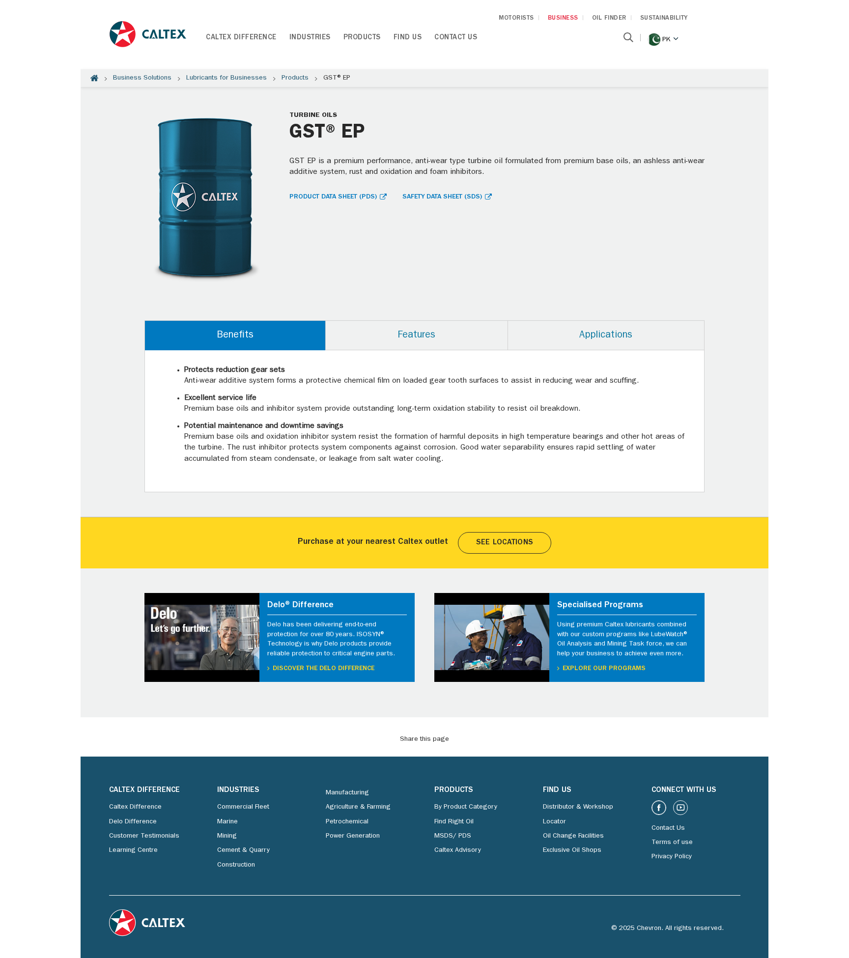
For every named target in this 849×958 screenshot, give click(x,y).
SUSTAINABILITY (664, 18)
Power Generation (353, 836)
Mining (227, 836)
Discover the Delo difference (323, 668)
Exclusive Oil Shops (572, 850)
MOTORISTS (516, 18)
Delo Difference (133, 821)
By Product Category (465, 807)
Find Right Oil (454, 821)
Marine (227, 821)
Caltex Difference (241, 38)
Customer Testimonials (144, 836)
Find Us (408, 38)
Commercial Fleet (243, 807)
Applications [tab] (605, 335)
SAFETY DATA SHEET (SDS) (442, 197)
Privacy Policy (671, 856)
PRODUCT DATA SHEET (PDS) (333, 197)
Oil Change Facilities (573, 836)
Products (362, 38)
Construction (236, 865)
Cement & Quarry (243, 850)
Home (94, 78)
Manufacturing (347, 792)
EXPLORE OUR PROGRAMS (604, 668)
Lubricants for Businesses (226, 78)
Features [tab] (416, 335)
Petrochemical (347, 821)
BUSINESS (563, 18)
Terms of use (672, 842)
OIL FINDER (609, 18)
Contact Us (455, 38)
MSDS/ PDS (452, 836)
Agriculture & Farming (358, 807)
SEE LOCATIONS (504, 543)
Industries (310, 38)
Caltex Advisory (457, 850)
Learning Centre (133, 850)
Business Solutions (142, 78)
